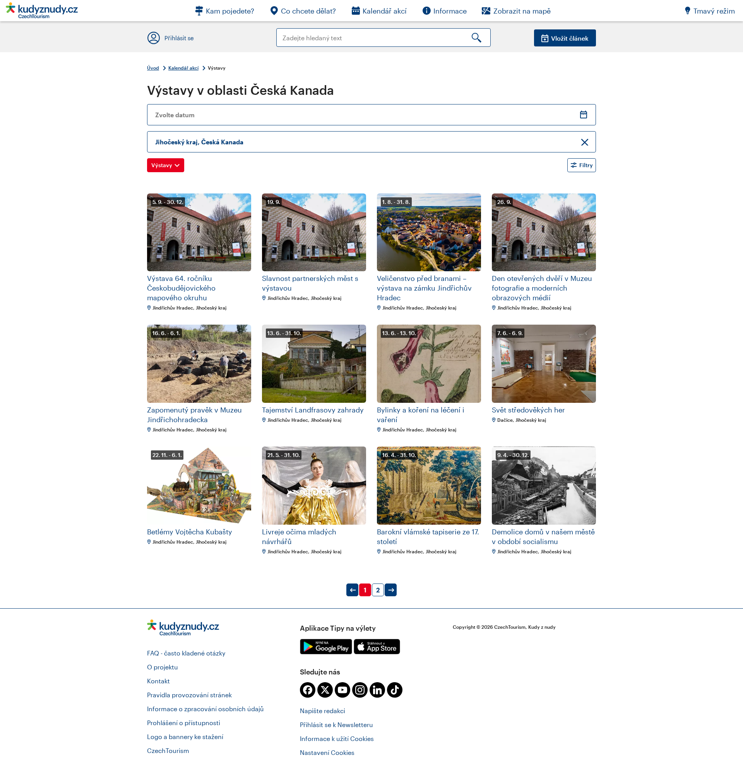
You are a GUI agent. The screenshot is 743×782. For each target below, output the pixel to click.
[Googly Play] (326, 646)
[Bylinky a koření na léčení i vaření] (429, 364)
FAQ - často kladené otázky (186, 653)
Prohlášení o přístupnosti (183, 722)
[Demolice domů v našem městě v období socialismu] (544, 486)
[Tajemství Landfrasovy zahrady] (314, 364)
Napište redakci (322, 710)
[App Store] (377, 646)
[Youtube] (342, 690)
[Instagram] (360, 690)
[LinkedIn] (377, 690)
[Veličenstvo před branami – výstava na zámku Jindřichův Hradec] (429, 232)
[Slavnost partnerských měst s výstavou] (314, 232)
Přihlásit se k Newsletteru (336, 724)
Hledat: (287, 32)
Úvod (153, 67)
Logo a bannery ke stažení (185, 736)
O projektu (162, 667)
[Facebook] (307, 690)
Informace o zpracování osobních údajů (205, 708)
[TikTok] (394, 690)
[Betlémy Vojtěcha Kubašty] (199, 486)
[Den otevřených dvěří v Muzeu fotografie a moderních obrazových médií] (544, 232)
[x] (325, 690)
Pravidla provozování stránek (189, 694)
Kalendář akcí (183, 67)
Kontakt (158, 680)
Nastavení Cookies (327, 752)
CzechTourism (168, 750)
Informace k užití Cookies (337, 738)
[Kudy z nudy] (42, 12)
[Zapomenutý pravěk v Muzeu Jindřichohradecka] (199, 364)
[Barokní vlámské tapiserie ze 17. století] (429, 486)
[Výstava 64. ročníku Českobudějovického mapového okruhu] (199, 232)
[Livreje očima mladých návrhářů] (314, 486)
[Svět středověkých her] (544, 364)
